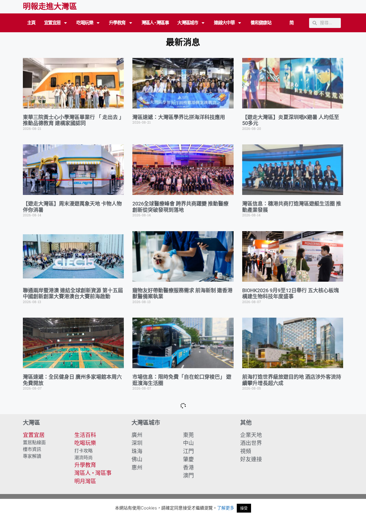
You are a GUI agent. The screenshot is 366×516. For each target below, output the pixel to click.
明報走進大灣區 (50, 6)
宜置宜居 (52, 22)
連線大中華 (224, 22)
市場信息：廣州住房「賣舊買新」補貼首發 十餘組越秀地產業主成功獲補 (72, 466)
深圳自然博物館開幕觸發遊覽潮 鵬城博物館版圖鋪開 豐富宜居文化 (291, 466)
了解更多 (225, 508)
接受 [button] (244, 508)
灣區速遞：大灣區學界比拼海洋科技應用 (178, 117)
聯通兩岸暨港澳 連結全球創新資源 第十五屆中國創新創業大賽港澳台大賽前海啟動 (73, 293)
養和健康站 (260, 22)
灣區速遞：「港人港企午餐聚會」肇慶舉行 (180, 463)
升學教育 (117, 22)
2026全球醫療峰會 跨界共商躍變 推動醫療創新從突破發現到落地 (180, 207)
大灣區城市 (187, 22)
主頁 (31, 22)
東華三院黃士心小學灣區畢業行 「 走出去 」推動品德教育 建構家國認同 (72, 120)
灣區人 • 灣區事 (155, 22)
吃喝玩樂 (84, 22)
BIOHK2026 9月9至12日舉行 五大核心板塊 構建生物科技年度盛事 (290, 293)
